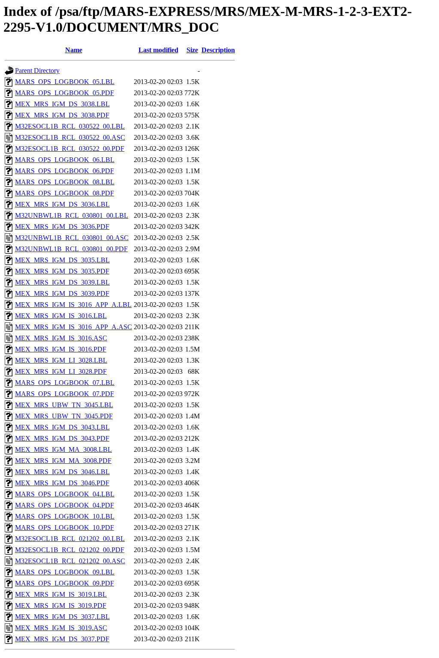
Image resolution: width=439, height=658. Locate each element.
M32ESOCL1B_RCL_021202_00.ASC (70, 561)
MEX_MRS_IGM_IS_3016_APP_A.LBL (73, 304)
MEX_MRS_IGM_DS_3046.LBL (62, 471)
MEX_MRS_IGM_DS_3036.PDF (62, 226)
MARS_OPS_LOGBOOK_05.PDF (64, 92)
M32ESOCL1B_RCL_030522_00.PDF (69, 148)
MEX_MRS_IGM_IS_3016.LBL (61, 315)
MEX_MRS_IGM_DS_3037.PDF (62, 639)
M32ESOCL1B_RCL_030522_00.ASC (70, 137)
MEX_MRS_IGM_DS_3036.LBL (62, 204)
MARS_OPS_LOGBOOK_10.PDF (64, 527)
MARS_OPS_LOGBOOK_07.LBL (64, 382)
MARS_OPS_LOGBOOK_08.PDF (64, 193)
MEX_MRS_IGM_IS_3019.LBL (61, 594)
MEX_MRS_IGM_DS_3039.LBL (62, 282)
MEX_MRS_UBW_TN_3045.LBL (64, 405)
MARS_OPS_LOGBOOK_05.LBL (64, 81)
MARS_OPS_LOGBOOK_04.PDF (64, 505)
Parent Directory (37, 70)
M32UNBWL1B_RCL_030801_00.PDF (71, 248)
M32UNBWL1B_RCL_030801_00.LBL (71, 215)
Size (192, 50)
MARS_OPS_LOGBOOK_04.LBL (64, 494)
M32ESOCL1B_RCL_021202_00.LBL (70, 538)
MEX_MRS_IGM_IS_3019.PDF (60, 605)
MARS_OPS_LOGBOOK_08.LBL (64, 182)
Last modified (158, 50)
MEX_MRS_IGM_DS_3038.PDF (62, 115)
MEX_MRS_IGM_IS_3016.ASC (61, 338)
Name (73, 50)
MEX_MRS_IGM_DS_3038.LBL (62, 104)
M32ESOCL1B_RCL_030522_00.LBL (70, 126)
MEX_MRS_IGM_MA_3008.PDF (63, 460)
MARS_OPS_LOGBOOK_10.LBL (64, 516)
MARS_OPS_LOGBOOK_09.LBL (64, 572)
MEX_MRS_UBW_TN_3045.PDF (64, 416)
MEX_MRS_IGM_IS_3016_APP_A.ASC (73, 327)
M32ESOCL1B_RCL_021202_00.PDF (69, 549)
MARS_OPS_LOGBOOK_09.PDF (64, 583)
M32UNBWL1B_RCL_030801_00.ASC (72, 237)
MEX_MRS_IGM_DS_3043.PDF (62, 438)
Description (218, 50)
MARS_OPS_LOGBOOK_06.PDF (64, 170)
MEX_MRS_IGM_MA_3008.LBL (63, 449)
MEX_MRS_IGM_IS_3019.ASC (61, 627)
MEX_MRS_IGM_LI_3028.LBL (61, 360)
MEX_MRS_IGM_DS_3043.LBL (62, 427)
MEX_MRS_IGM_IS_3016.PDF (60, 349)
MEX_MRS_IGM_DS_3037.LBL (62, 616)
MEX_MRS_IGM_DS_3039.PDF (62, 293)
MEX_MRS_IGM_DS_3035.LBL (62, 260)
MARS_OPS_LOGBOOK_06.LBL (64, 159)
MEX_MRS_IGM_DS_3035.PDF (62, 271)
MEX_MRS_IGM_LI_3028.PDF (61, 371)
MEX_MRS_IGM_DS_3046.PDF (62, 483)
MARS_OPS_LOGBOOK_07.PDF (64, 393)
